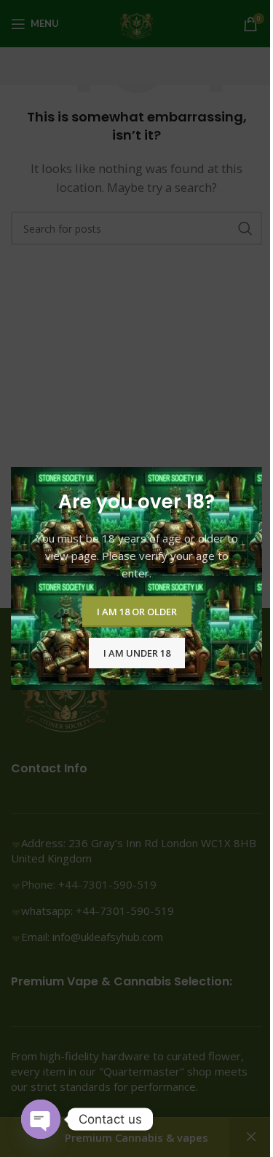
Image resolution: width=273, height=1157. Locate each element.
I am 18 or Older (137, 610)
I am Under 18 (136, 652)
